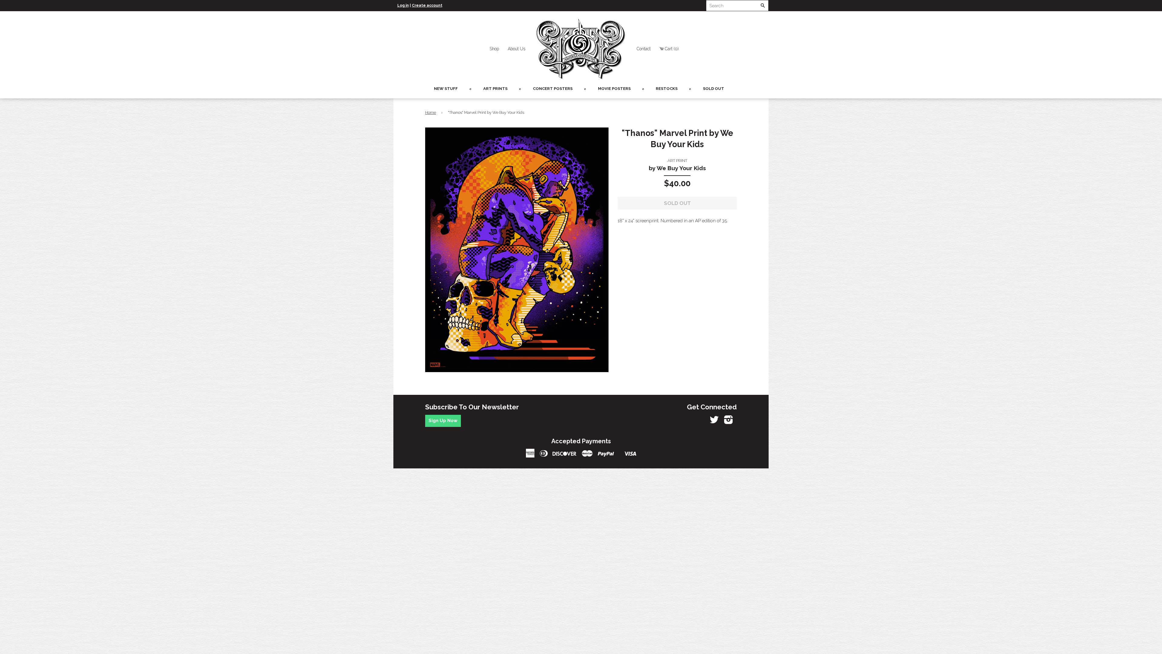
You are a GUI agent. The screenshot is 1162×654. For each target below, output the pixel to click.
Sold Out (713, 88)
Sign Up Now (443, 420)
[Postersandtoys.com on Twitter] (714, 421)
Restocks (667, 88)
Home (430, 112)
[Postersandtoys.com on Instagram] (728, 421)
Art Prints (495, 88)
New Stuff (446, 88)
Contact (644, 48)
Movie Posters (614, 88)
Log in (403, 5)
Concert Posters (553, 88)
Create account (427, 5)
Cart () (672, 48)
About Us (516, 48)
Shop (494, 48)
